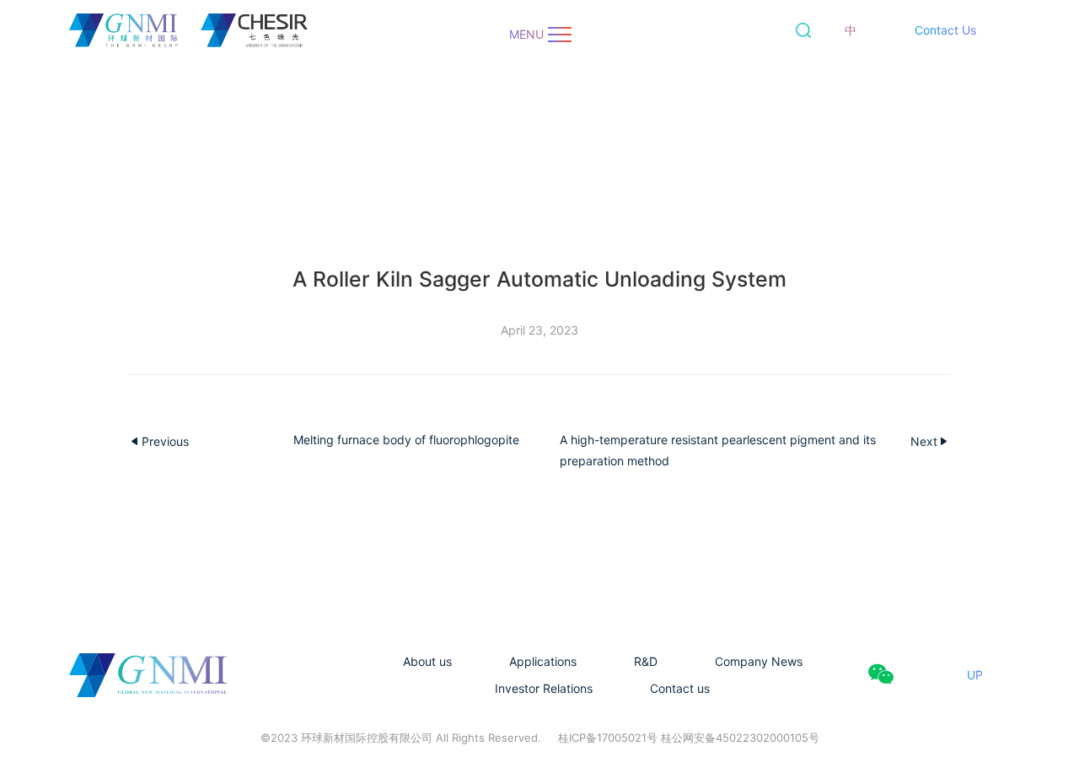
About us (427, 661)
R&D (646, 661)
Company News (759, 661)
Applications (543, 661)
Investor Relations (544, 688)
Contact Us (945, 30)
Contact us (680, 688)
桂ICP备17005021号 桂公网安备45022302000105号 (688, 737)
